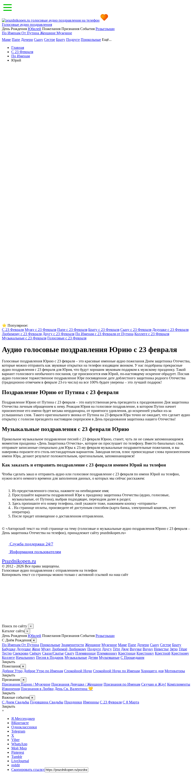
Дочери (27, 40)
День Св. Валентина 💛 (74, 689)
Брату (60, 40)
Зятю (174, 649)
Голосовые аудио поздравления (27, 25)
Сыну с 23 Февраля (135, 330)
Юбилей (34, 29)
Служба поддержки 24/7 (30, 544)
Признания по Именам (122, 684)
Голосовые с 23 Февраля (66, 338)
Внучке (136, 649)
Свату (69, 653)
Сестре (49, 40)
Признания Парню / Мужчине (26, 684)
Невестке (161, 649)
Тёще (183, 649)
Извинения (11, 689)
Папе (16, 40)
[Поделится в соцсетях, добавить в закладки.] (7, 622)
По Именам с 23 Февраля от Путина (104, 334)
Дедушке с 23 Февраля (170, 330)
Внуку (148, 649)
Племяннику (107, 653)
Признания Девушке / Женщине (77, 684)
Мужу (46, 649)
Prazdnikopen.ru (19, 561)
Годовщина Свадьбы (46, 702)
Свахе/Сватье (53, 653)
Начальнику (25, 658)
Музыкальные (75, 658)
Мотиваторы (175, 671)
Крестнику (145, 653)
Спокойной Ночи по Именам (116, 671)
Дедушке (23, 649)
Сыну (38, 40)
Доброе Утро (12, 671)
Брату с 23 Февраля (103, 330)
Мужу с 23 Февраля (40, 330)
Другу (107, 649)
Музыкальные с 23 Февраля (24, 338)
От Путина (30, 33)
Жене (36, 649)
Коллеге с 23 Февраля (151, 334)
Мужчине (64, 33)
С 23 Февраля (13, 330)
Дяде (125, 649)
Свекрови (20, 653)
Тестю (7, 653)
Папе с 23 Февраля (72, 330)
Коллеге (8, 658)
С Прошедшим (132, 658)
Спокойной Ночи (78, 671)
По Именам (11, 33)
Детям (93, 658)
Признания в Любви (37, 689)
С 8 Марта (131, 702)
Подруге (73, 40)
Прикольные (91, 40)
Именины (91, 702)
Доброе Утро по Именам (43, 671)
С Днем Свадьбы (15, 702)
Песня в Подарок (50, 658)
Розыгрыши (105, 29)
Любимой (60, 649)
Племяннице (85, 653)
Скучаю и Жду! (153, 684)
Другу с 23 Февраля (58, 334)
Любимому (77, 649)
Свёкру (35, 653)
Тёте (116, 649)
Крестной (162, 653)
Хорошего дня (152, 671)
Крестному (180, 653)
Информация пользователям (34, 551)
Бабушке (9, 649)
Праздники (73, 702)
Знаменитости (72, 645)
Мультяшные (109, 658)
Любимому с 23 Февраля (22, 334)
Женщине (48, 33)
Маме (6, 40)
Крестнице (127, 653)
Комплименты (178, 684)
